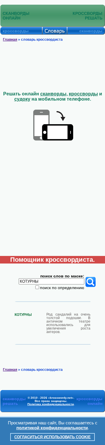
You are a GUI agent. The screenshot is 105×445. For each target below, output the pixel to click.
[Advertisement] (52, 66)
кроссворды (83, 93)
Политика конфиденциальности (50, 404)
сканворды (53, 93)
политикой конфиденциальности (52, 427)
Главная (10, 40)
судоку (22, 99)
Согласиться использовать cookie (52, 437)
